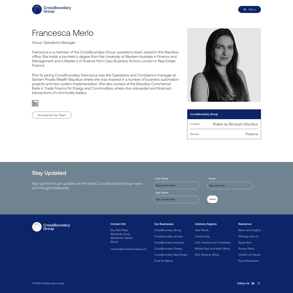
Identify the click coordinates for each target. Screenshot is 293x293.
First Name (161, 178)
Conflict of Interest (249, 254)
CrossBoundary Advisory (169, 242)
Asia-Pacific (202, 230)
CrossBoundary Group (167, 230)
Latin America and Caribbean (213, 242)
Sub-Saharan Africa (207, 254)
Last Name (161, 192)
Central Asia (202, 236)
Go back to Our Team (52, 115)
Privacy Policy (246, 248)
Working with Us (248, 236)
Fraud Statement (248, 260)
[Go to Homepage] (51, 227)
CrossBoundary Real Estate (170, 254)
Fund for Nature (163, 260)
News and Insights (249, 230)
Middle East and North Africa (212, 248)
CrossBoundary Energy (168, 248)
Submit (212, 199)
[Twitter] (259, 283)
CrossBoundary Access (168, 236)
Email (212, 178)
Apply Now (244, 242)
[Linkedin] (36, 103)
